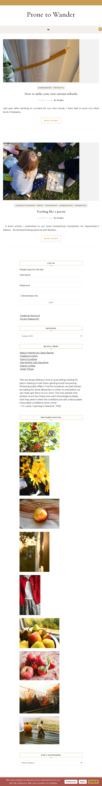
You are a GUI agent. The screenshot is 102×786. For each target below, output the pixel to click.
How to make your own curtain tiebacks (51, 94)
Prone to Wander (51, 14)
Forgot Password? (29, 319)
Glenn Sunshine (28, 359)
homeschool (66, 205)
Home (51, 3)
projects (59, 88)
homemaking (45, 88)
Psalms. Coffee (27, 366)
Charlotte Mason (25, 205)
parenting (80, 205)
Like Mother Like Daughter (34, 362)
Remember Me (29, 296)
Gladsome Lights (29, 356)
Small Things (27, 369)
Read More (51, 120)
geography (51, 205)
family (40, 205)
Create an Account (30, 315)
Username (25, 275)
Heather (60, 100)
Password (25, 285)
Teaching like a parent (51, 212)
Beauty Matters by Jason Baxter (37, 353)
